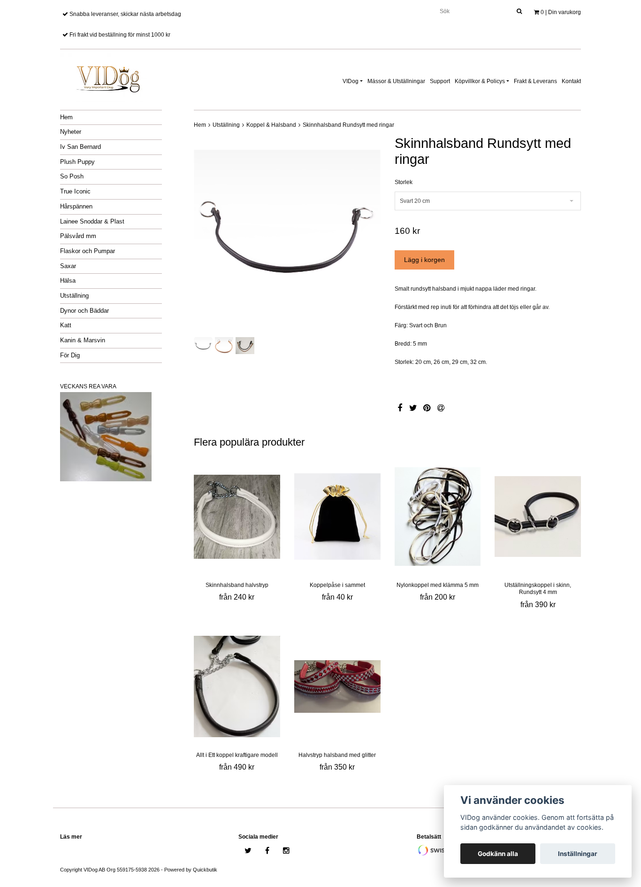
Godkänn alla (498, 853)
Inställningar (577, 853)
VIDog (351, 81)
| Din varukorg (561, 12)
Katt (65, 325)
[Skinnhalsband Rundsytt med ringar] (287, 234)
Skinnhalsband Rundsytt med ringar (348, 125)
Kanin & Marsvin (82, 340)
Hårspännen (76, 206)
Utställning (74, 295)
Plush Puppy (77, 161)
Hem (66, 117)
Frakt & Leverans (535, 81)
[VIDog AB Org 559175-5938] (107, 76)
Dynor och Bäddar (84, 310)
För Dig (70, 355)
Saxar (68, 266)
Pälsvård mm (78, 235)
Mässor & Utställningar (396, 81)
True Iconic (75, 191)
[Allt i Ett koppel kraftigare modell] (237, 686)
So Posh (72, 176)
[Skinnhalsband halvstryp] (237, 516)
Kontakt (571, 81)
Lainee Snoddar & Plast (92, 221)
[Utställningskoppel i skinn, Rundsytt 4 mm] (538, 516)
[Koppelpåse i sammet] (337, 516)
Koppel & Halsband (271, 125)
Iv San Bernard (80, 146)
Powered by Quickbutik (190, 869)
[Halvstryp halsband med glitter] (337, 686)
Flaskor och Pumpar (87, 251)
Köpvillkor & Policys (480, 81)
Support (440, 81)
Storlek (403, 182)
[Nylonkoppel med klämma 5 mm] (438, 516)
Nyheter (70, 131)
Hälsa (68, 280)
